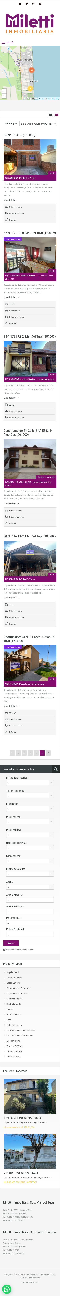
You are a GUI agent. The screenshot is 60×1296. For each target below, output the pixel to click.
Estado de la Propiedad (17, 778)
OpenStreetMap (53, 98)
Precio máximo (13, 830)
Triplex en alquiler (14, 1051)
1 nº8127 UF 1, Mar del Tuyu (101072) (23, 1117)
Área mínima (14, 895)
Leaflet (41, 98)
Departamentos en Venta (18, 993)
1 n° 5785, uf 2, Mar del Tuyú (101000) (30, 336)
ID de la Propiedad (15, 929)
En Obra (10, 1009)
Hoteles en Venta (14, 1025)
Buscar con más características (19, 950)
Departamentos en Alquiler (18, 988)
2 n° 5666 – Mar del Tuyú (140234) (21, 1172)
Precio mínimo (13, 817)
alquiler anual (13, 972)
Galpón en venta (14, 1014)
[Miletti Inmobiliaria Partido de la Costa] (30, 24)
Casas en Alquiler (14, 977)
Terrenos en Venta (14, 1046)
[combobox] (30, 782)
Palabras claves (14, 918)
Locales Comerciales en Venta (20, 1035)
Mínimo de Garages (15, 869)
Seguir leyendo (39, 1122)
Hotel (9, 1020)
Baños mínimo (13, 856)
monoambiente (13, 1041)
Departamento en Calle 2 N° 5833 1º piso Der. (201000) (28, 433)
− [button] (4, 96)
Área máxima (15, 906)
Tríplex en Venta (14, 1056)
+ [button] (4, 91)
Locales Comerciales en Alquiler (21, 1030)
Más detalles (10, 200)
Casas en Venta (13, 983)
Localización (12, 804)
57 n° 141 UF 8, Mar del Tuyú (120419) (30, 233)
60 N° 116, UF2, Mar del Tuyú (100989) (30, 536)
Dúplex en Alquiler (15, 999)
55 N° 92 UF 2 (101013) (19, 135)
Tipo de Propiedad (15, 791)
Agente (10, 882)
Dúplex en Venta (14, 1004)
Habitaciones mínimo (16, 843)
